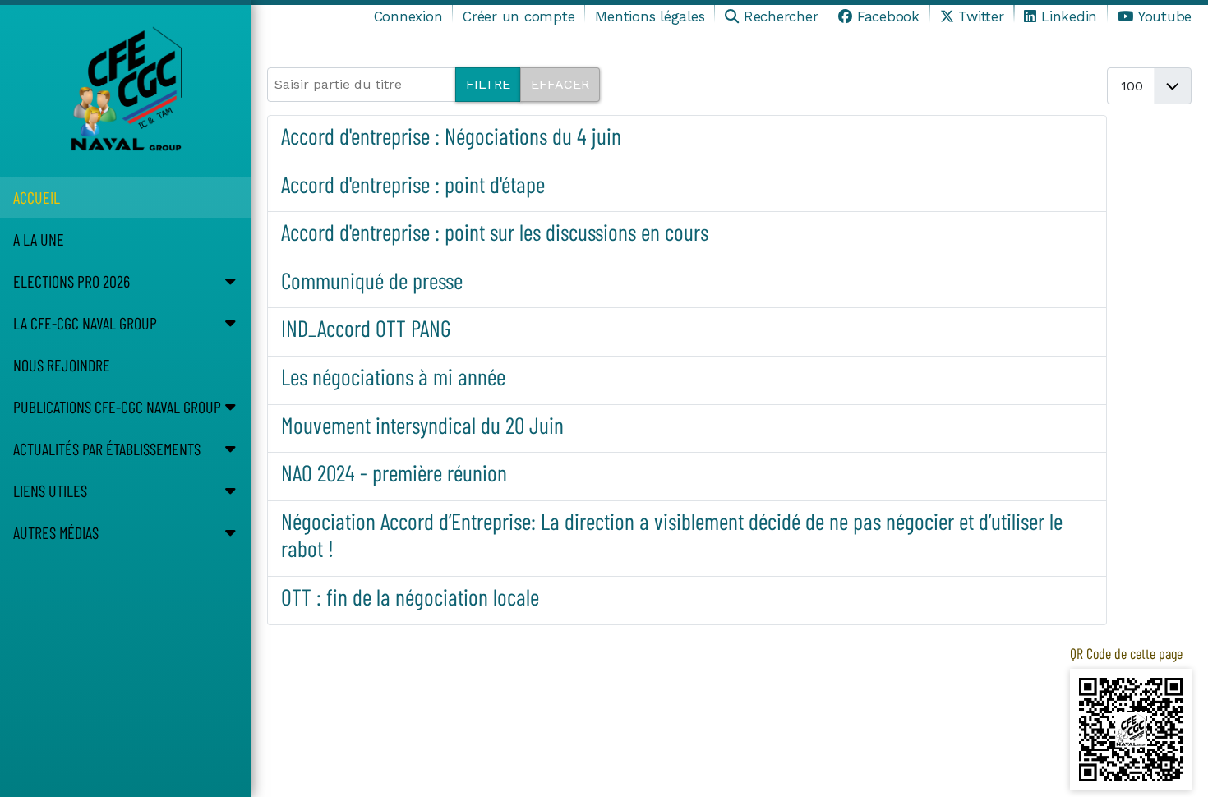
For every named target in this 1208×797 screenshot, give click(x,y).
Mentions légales (649, 16)
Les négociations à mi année (393, 376)
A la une (38, 239)
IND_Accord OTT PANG (366, 328)
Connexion (408, 16)
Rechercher (781, 16)
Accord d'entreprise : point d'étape (413, 184)
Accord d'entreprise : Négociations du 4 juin (451, 136)
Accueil (36, 197)
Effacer (560, 84)
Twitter (980, 16)
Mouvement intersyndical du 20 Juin (422, 425)
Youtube (1165, 16)
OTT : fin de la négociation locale (410, 596)
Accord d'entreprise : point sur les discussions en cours (494, 232)
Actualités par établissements (107, 448)
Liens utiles (50, 490)
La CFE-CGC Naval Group (85, 323)
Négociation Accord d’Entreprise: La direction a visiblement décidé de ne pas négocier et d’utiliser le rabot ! (672, 535)
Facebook (888, 16)
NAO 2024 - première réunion (394, 472)
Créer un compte (518, 16)
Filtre (488, 84)
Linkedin (1069, 16)
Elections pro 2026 (71, 281)
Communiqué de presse (372, 280)
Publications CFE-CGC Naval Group (117, 407)
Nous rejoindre (61, 365)
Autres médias (56, 532)
